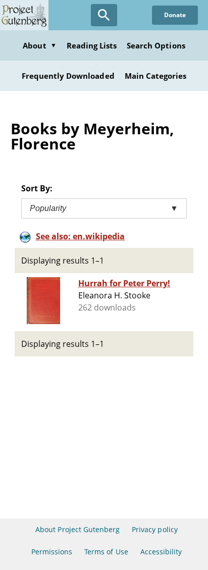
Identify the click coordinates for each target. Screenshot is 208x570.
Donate (175, 15)
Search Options (156, 45)
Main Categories (156, 76)
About (39, 45)
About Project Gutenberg (77, 529)
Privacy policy (155, 529)
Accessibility (161, 551)
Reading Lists (92, 45)
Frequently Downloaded (68, 76)
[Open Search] (104, 15)
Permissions (51, 551)
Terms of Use (106, 551)
